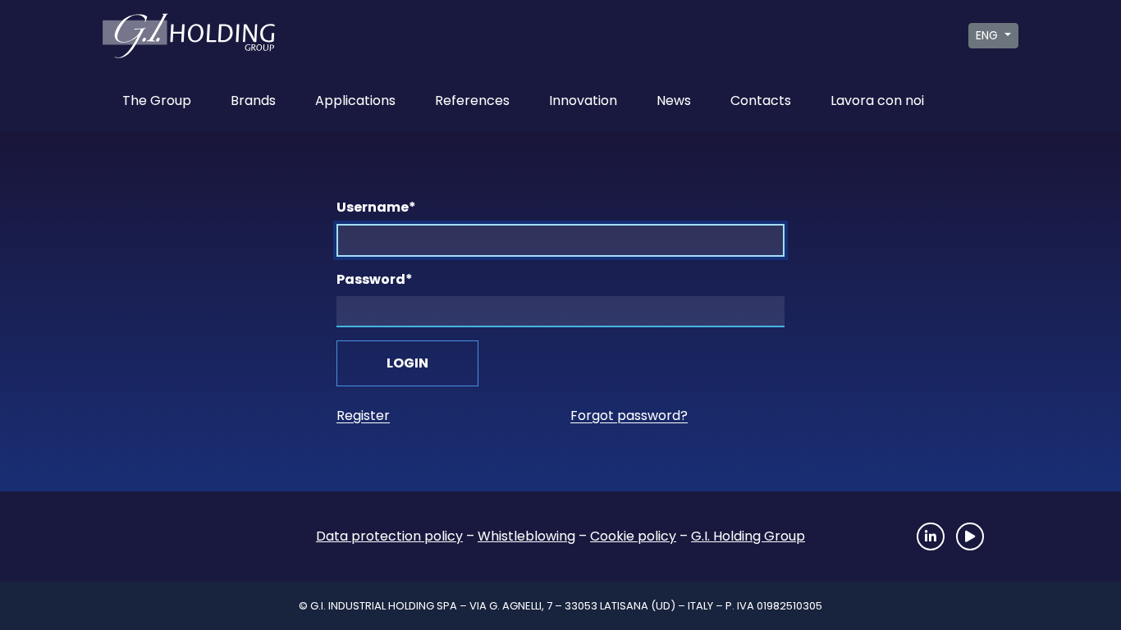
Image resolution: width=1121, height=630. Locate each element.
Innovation (583, 100)
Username (376, 207)
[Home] (171, 536)
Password (374, 279)
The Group (156, 100)
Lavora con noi (877, 100)
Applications (355, 100)
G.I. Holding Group (748, 536)
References (472, 100)
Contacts (760, 100)
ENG (988, 35)
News (674, 100)
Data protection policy (389, 536)
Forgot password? (629, 415)
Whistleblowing (526, 536)
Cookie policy (633, 536)
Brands (253, 100)
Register (363, 415)
